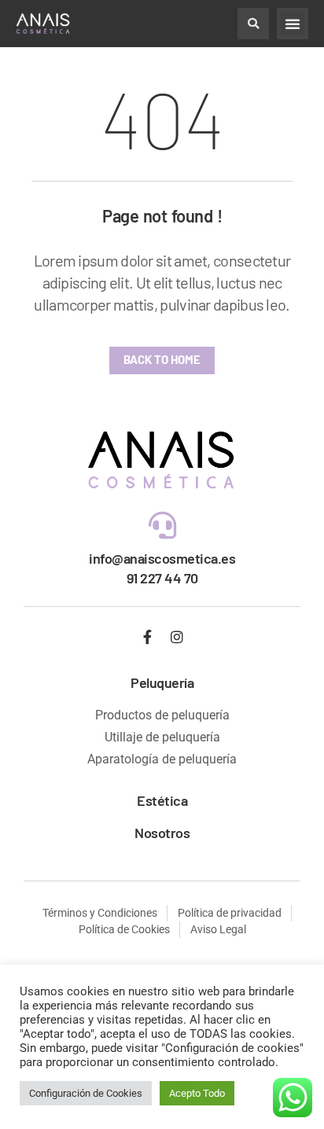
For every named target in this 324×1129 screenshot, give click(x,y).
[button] (253, 23)
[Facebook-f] (148, 637)
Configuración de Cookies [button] (85, 1093)
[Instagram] (177, 637)
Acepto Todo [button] (197, 1093)
